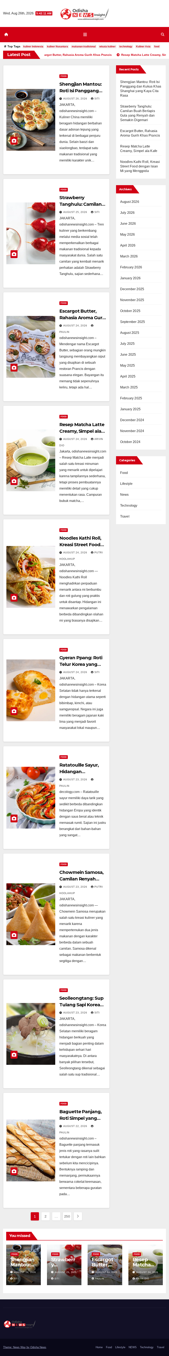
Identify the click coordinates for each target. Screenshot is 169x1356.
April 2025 (128, 376)
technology (125, 46)
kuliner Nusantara (57, 46)
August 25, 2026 (75, 212)
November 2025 (132, 300)
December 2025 (132, 289)
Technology (128, 505)
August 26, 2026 (75, 98)
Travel (124, 516)
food (156, 46)
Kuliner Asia (143, 46)
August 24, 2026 (75, 325)
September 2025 (132, 322)
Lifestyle (126, 483)
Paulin (99, 1278)
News (124, 494)
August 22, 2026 (75, 1126)
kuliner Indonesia (33, 46)
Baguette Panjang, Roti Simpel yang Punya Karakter (80, 1118)
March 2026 (129, 256)
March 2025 (129, 387)
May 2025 (127, 365)
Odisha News (38, 1347)
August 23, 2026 (75, 779)
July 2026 (127, 212)
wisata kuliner (107, 46)
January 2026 (130, 278)
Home (99, 1347)
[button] (162, 34)
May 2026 (127, 234)
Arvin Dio (142, 1278)
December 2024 (132, 420)
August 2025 (129, 332)
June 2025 (128, 354)
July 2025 (127, 343)
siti (97, 98)
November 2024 (132, 431)
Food (64, 76)
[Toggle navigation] (85, 35)
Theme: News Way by (16, 1347)
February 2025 (131, 398)
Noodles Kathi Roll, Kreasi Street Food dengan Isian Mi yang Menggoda (140, 166)
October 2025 (130, 311)
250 (67, 1216)
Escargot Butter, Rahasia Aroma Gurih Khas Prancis (82, 317)
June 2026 (128, 223)
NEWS (133, 1347)
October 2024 (130, 442)
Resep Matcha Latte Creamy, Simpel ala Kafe (81, 431)
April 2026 (128, 245)
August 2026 (129, 201)
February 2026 (131, 267)
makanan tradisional (84, 46)
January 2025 (130, 409)
